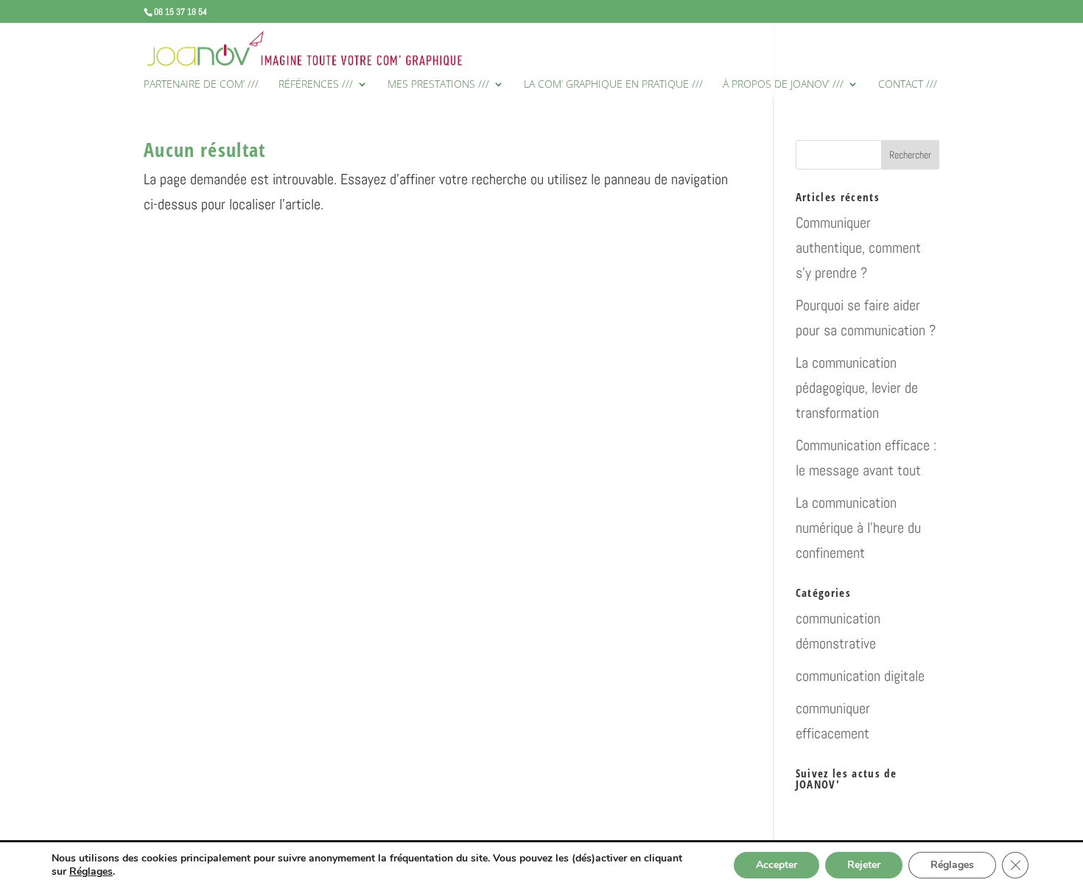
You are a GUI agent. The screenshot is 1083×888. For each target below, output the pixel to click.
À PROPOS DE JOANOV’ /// (783, 85)
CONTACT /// (907, 85)
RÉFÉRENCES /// (315, 85)
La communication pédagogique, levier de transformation (857, 387)
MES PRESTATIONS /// (438, 85)
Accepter (776, 865)
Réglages (91, 871)
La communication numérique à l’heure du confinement (858, 527)
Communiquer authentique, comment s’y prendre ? (858, 247)
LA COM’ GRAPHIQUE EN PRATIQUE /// (613, 85)
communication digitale (860, 675)
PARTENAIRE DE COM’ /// (201, 85)
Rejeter (863, 865)
